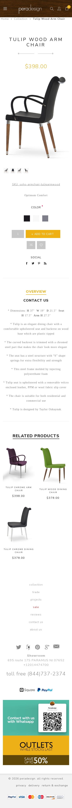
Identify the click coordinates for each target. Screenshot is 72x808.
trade (36, 592)
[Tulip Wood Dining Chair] (46, 53)
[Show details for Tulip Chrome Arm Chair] (19, 464)
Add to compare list (31, 245)
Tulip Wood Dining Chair (53, 491)
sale (36, 607)
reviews (36, 614)
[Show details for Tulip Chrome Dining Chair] (19, 525)
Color (36, 207)
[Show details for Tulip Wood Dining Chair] (53, 465)
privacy (21, 785)
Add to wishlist (41, 245)
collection (36, 585)
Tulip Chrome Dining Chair (19, 551)
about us (36, 629)
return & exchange (55, 785)
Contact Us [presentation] (36, 300)
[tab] (36, 292)
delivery (34, 785)
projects (36, 599)
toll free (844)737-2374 (36, 673)
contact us (36, 622)
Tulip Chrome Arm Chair (19, 489)
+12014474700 (36, 665)
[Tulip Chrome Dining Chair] (26, 53)
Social (36, 257)
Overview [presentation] (36, 291)
